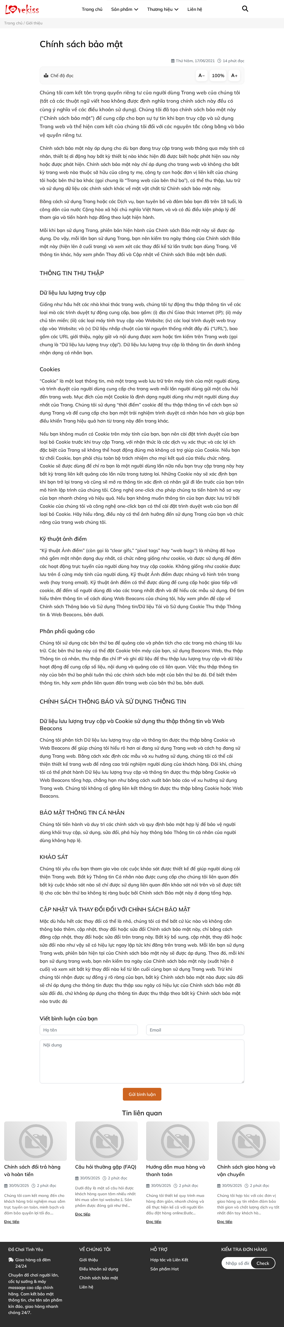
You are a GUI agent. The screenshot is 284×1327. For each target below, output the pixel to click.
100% (218, 75)
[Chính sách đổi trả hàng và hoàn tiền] (35, 1141)
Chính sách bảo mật (98, 1277)
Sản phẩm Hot (164, 1269)
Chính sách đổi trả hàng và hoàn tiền (32, 1170)
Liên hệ (86, 1287)
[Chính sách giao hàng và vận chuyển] (248, 1141)
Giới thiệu (88, 1259)
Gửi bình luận (142, 1094)
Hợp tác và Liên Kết (169, 1259)
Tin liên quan (142, 1113)
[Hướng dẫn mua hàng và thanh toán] (177, 1141)
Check (263, 1263)
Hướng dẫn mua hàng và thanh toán (175, 1170)
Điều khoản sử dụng (98, 1269)
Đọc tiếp (11, 1221)
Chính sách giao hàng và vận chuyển (246, 1170)
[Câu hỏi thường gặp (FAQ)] (106, 1141)
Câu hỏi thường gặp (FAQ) (105, 1167)
